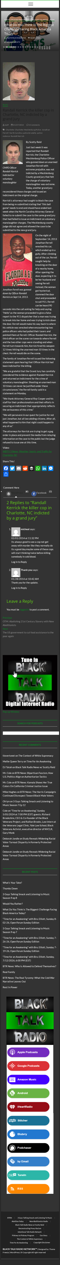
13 (32, 47)
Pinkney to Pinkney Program (23, 1235)
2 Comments (34, 125)
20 (49, 47)
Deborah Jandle (11, 838)
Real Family (9, 972)
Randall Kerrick (17, 136)
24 (47, 48)
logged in (24, 609)
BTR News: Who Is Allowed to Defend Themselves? (29, 966)
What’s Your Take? (12, 882)
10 (25, 47)
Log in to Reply (19, 561)
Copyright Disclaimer (42, 1242)
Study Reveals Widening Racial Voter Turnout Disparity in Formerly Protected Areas (29, 842)
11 (28, 47)
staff (6, 125)
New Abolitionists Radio (38, 1221)
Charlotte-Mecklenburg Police (28, 129)
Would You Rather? (13, 903)
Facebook (41, 492)
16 (40, 47)
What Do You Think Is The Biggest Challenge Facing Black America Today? (29, 29)
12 (30, 47)
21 (40, 48)
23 (44, 48)
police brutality (29, 133)
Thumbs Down (10, 888)
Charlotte (10, 129)
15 (37, 47)
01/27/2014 (18, 125)
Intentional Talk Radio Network (30, 1232)
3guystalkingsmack (16, 38)
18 (44, 47)
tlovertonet (9, 755)
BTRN (9, 1218)
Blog (52, 20)
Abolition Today (18, 1221)
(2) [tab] (19, 492)
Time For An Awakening (39, 761)
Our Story (43, 1235)
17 (42, 47)
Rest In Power (10, 987)
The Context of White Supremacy (35, 755)
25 (49, 48)
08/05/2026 (35, 38)
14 (35, 47)
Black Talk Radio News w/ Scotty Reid (35, 767)
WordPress (17, 492)
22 (42, 48)
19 (47, 47)
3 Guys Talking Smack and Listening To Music (26, 20)
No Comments (13, 42)
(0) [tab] (44, 492)
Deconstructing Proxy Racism (29, 1228)
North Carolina (15, 133)
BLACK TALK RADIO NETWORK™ (20, 1249)
